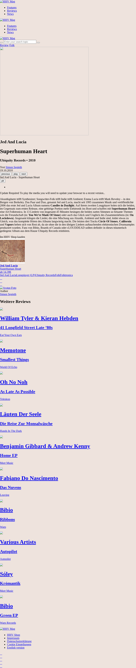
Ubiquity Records (45, 275)
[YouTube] (1, 659)
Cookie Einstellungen (19, 644)
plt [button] (2, 181)
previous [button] (5, 174)
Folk (12, 45)
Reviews (12, 10)
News (10, 13)
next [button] (23, 174)
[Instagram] (1, 653)
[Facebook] (1, 656)
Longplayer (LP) (25, 275)
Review (4, 45)
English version (15, 647)
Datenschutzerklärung (19, 641)
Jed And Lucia (8, 275)
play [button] (16, 174)
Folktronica (66, 275)
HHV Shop (13, 634)
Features (11, 7)
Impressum (13, 638)
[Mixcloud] (1, 663)
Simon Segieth (8, 294)
